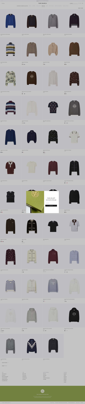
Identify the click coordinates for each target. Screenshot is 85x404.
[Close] (58, 192)
